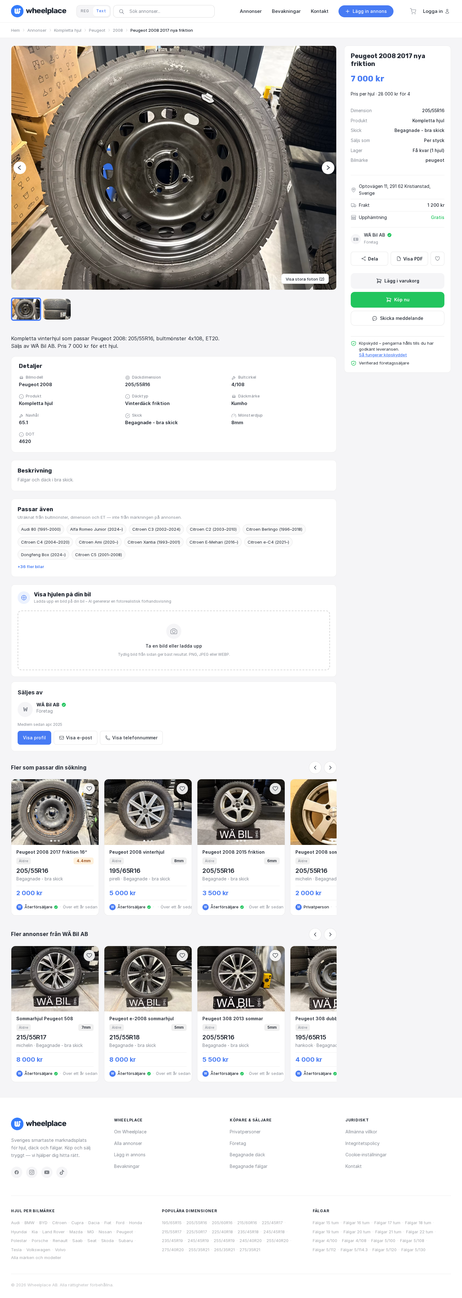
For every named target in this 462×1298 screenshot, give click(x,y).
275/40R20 (173, 1249)
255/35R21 (199, 1249)
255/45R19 (224, 1240)
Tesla (16, 1249)
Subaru (125, 1240)
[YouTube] (46, 1172)
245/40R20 (250, 1240)
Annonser (37, 30)
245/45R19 (198, 1240)
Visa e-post (79, 737)
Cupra (77, 1222)
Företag (238, 1143)
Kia (35, 1231)
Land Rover (53, 1231)
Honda (135, 1222)
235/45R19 (172, 1240)
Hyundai (19, 1231)
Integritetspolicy (362, 1143)
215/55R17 (172, 1231)
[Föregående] (315, 767)
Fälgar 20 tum (357, 1231)
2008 (118, 30)
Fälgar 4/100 (325, 1240)
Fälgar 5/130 (413, 1249)
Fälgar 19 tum (326, 1231)
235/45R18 (248, 1231)
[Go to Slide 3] (57, 309)
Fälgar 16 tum (357, 1222)
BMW (30, 1222)
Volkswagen (38, 1249)
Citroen (59, 1222)
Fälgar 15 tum (326, 1222)
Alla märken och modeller (36, 1257)
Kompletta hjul (67, 30)
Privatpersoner (245, 1131)
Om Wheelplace (130, 1131)
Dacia (94, 1222)
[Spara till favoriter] (89, 788)
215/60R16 (247, 1222)
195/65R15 (172, 1222)
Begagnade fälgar (248, 1166)
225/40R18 (222, 1231)
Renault (60, 1240)
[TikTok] (62, 1172)
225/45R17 (272, 1222)
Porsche (40, 1240)
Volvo (60, 1249)
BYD (43, 1222)
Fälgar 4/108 (354, 1240)
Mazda (76, 1231)
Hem (15, 30)
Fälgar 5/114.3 (354, 1249)
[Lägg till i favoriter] (437, 259)
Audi (15, 1222)
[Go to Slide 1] (26, 309)
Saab (77, 1240)
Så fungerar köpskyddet (383, 354)
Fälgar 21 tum (388, 1231)
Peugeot (97, 30)
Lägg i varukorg (401, 280)
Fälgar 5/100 (383, 1240)
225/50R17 (196, 1231)
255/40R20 (278, 1240)
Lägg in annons (130, 1154)
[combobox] (166, 11)
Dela (373, 258)
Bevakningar (127, 1166)
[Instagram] (31, 1172)
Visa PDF (413, 258)
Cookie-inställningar (366, 1154)
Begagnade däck (247, 1154)
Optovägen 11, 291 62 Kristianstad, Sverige (395, 189)
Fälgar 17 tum (387, 1222)
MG (90, 1231)
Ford (120, 1222)
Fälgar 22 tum (419, 1231)
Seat (91, 1240)
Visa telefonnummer (134, 737)
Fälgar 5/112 (324, 1249)
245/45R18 (274, 1231)
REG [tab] (85, 10)
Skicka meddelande (401, 318)
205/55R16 (196, 1222)
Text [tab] (101, 10)
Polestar (19, 1240)
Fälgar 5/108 (412, 1240)
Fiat (107, 1222)
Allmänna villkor (361, 1131)
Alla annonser (128, 1143)
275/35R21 (249, 1249)
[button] (413, 11)
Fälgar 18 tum (418, 1222)
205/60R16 (222, 1222)
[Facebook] (16, 1172)
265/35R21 (224, 1249)
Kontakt (353, 1166)
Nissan (105, 1231)
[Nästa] (330, 767)
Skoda (107, 1240)
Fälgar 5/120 (384, 1249)
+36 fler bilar (31, 566)
